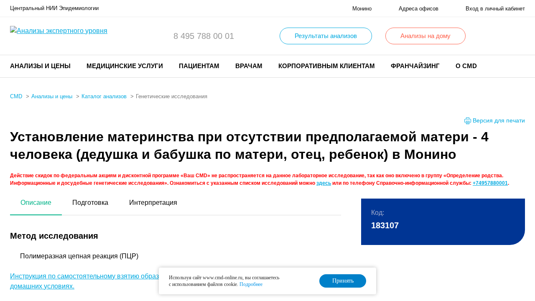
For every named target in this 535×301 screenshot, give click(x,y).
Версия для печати (499, 120)
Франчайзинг (415, 65)
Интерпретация (153, 202)
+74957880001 (490, 183)
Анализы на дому (425, 35)
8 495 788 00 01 (203, 36)
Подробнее (250, 284)
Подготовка (90, 202)
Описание (35, 202)
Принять (343, 281)
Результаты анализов (326, 35)
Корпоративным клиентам (326, 65)
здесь (323, 183)
